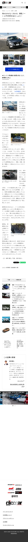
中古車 (4, 7)
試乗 (16, 10)
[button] (27, 7)
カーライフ (23, 7)
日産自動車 (13, 267)
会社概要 (5, 521)
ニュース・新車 (9, 10)
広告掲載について (7, 515)
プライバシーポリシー (8, 518)
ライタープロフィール (8, 525)
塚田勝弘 (18, 21)
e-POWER (18, 91)
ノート (3, 267)
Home (14, 7)
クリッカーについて (8, 511)
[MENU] (25, 3)
